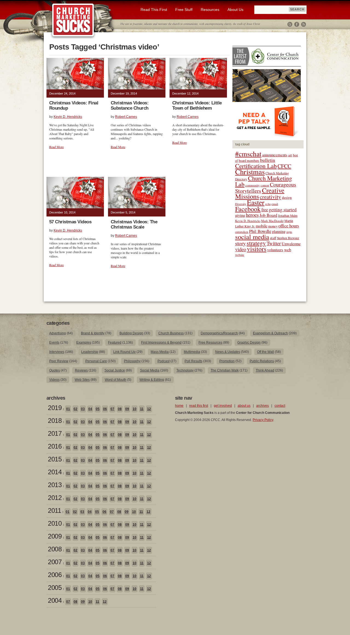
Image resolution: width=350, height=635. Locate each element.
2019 (55, 407)
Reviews (81, 370)
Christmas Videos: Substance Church (129, 105)
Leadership (89, 352)
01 (68, 409)
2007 (55, 562)
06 (105, 409)
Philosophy (132, 361)
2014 (55, 472)
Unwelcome (291, 243)
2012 (55, 497)
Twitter (290, 24)
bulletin (267, 160)
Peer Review (58, 361)
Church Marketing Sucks (73, 20)
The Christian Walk (225, 370)
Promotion (227, 361)
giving (240, 215)
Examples (83, 342)
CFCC (284, 166)
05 (98, 409)
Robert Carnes (126, 117)
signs (289, 232)
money (273, 226)
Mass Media (160, 352)
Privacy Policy (263, 420)
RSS (303, 24)
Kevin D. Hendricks (68, 117)
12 (149, 409)
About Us (235, 9)
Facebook (296, 24)
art (290, 155)
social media (252, 236)
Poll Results (193, 361)
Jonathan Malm (288, 215)
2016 (55, 446)
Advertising (57, 333)
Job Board (268, 215)
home (179, 406)
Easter (255, 202)
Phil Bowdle (260, 231)
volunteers (275, 249)
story (240, 243)
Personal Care (96, 361)
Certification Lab (256, 166)
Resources (210, 9)
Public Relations (262, 361)
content (265, 185)
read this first (198, 406)
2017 (55, 433)
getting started (283, 209)
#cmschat (248, 153)
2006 (55, 574)
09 (127, 409)
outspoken (241, 232)
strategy (256, 243)
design (287, 197)
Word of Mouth (115, 380)
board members (249, 160)
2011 (54, 510)
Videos (54, 380)
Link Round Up (124, 352)
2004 (55, 600)
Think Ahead (265, 370)
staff (273, 237)
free (264, 210)
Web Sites (82, 380)
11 (142, 409)
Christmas (250, 171)
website (239, 255)
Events (54, 342)
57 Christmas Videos (70, 221)
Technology (185, 370)
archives (262, 406)
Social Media (149, 370)
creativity (270, 196)
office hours (288, 226)
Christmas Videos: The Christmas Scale (134, 224)
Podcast (164, 361)
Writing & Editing (151, 380)
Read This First (154, 9)
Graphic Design (249, 342)
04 (90, 409)
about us (244, 406)
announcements (274, 154)
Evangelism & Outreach (270, 333)
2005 (55, 587)
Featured (114, 342)
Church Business (171, 333)
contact (280, 406)
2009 (55, 536)
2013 (55, 484)
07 (112, 409)
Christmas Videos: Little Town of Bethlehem (197, 105)
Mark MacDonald (272, 221)
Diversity (240, 204)
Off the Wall (265, 352)
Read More (56, 147)
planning (278, 231)
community (252, 185)
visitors (256, 248)
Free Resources (210, 342)
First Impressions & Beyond (161, 342)
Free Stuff (183, 9)
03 (83, 409)
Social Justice (114, 370)
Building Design (131, 333)
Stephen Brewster (288, 238)
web (287, 249)
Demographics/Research (219, 333)
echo (268, 204)
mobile (261, 226)
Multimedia (192, 352)
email (275, 204)
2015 (55, 459)
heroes (252, 214)
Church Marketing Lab (263, 181)
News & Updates (227, 352)
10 (134, 409)
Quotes (54, 370)
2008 (55, 549)
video (240, 249)
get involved (223, 406)
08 (120, 409)
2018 (55, 420)
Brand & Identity (92, 333)
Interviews (56, 352)
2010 (55, 523)
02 (75, 409)
